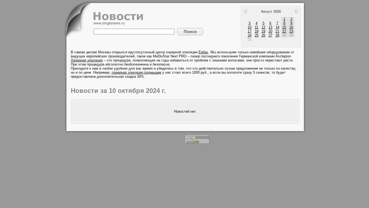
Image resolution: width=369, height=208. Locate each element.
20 (270, 31)
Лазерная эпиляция (87, 60)
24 (249, 35)
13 (270, 27)
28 (277, 35)
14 (277, 27)
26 (263, 35)
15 (284, 27)
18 (257, 31)
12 (263, 27)
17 (249, 31)
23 (291, 31)
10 (249, 27)
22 (284, 31)
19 (263, 31)
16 (291, 27)
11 (256, 27)
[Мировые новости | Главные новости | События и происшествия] (118, 24)
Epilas (203, 52)
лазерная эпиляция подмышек (136, 72)
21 (277, 31)
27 (270, 35)
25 (257, 35)
